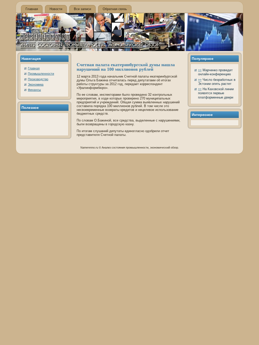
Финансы (34, 90)
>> (200, 70)
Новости (56, 9)
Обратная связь (115, 9)
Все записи (82, 9)
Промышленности (41, 74)
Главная (32, 9)
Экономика (36, 84)
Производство (38, 79)
